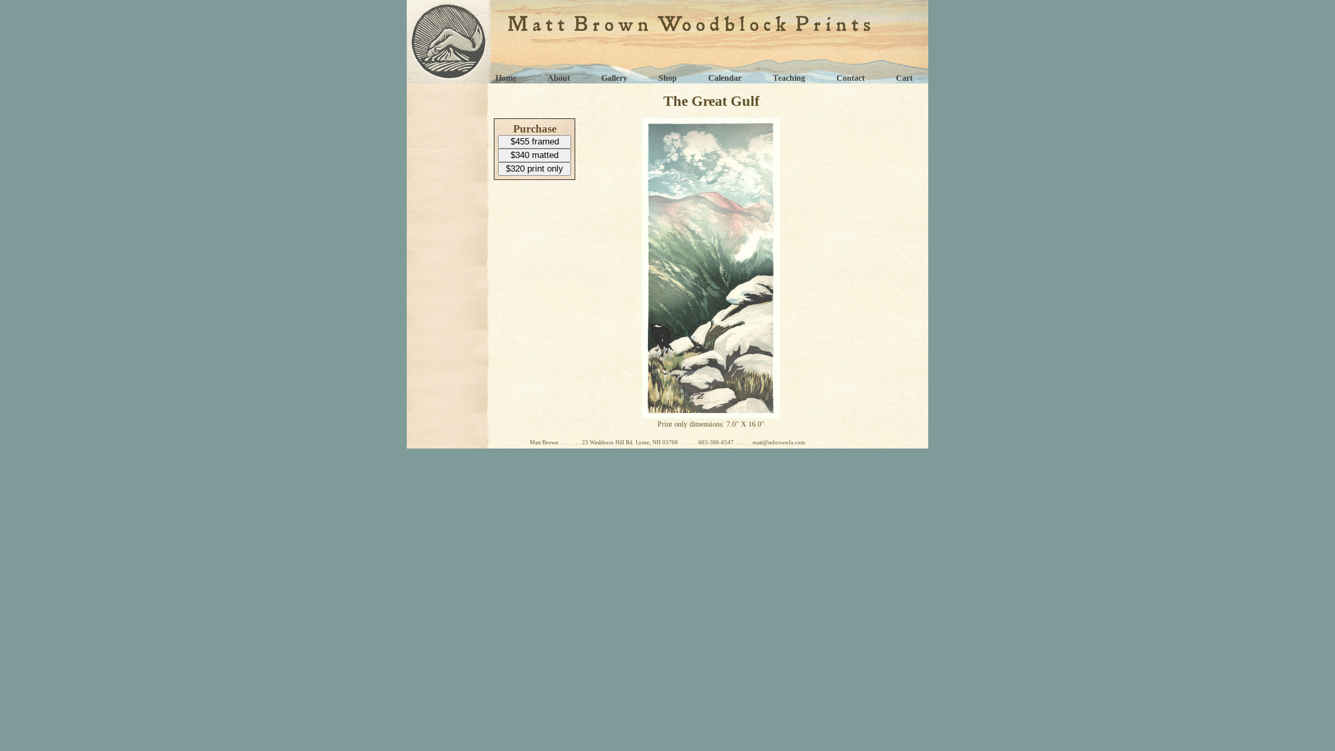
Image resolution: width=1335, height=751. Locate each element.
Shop (668, 78)
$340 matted (535, 155)
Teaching (789, 78)
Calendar (725, 78)
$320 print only (534, 169)
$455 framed (535, 142)
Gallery (614, 78)
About (559, 78)
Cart (904, 78)
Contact (850, 78)
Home (505, 78)
